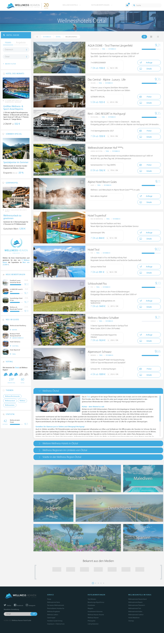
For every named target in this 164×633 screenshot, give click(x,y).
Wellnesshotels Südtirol (135, 615)
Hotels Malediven (134, 618)
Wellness (22, 401)
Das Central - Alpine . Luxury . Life (107, 79)
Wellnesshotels (70, 5)
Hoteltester (91, 605)
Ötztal (7, 57)
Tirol (103, 49)
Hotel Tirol (93, 249)
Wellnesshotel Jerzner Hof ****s (105, 147)
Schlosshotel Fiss (97, 283)
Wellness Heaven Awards (96, 615)
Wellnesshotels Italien (135, 611)
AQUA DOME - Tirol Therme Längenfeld (110, 45)
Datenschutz (60, 624)
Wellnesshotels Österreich (136, 605)
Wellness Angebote (53, 611)
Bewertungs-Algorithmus (96, 602)
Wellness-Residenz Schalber (103, 318)
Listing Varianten (93, 624)
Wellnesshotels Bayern (135, 602)
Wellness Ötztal (51, 390)
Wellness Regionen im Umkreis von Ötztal (65, 450)
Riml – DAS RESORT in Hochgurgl (106, 113)
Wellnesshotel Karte (53, 602)
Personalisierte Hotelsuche (55, 608)
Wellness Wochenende (12, 396)
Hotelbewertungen (100, 5)
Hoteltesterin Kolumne (95, 611)
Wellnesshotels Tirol (134, 608)
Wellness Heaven (93, 618)
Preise (149, 97)
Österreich (112, 49)
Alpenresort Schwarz (99, 352)
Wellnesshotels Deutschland (137, 599)
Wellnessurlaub (10, 401)
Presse (49, 599)
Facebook (20, 605)
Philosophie (91, 621)
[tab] (98, 391)
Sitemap (131, 621)
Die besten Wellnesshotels (55, 605)
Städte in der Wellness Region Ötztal (62, 457)
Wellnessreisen (10, 405)
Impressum (50, 624)
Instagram (31, 605)
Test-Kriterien (92, 599)
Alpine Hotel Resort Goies (102, 182)
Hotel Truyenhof (97, 215)
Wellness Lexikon (52, 615)
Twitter (8, 605)
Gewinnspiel (51, 618)
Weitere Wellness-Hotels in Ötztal (60, 443)
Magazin (90, 608)
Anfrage (149, 62)
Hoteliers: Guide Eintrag (54, 621)
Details (149, 69)
